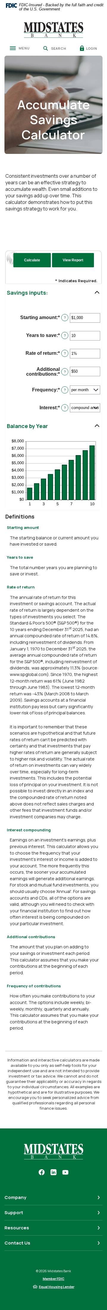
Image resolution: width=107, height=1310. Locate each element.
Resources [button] (16, 1228)
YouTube (65, 1172)
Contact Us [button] (17, 1243)
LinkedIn (53, 1172)
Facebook (42, 1172)
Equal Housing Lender (56, 1286)
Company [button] (15, 1197)
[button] (53, 292)
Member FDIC (53, 1278)
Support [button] (13, 1212)
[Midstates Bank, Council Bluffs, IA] (53, 30)
